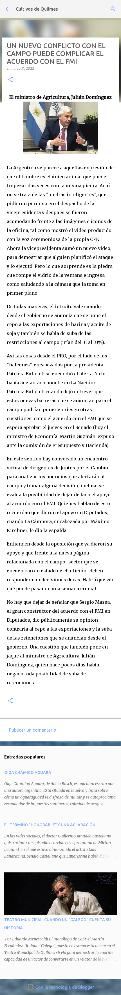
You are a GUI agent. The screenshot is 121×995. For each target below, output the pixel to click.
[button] (10, 80)
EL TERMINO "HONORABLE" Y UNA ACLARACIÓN (49, 825)
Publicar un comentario (32, 729)
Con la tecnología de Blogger (64, 987)
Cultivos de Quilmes (37, 8)
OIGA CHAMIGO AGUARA (27, 772)
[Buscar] (113, 9)
